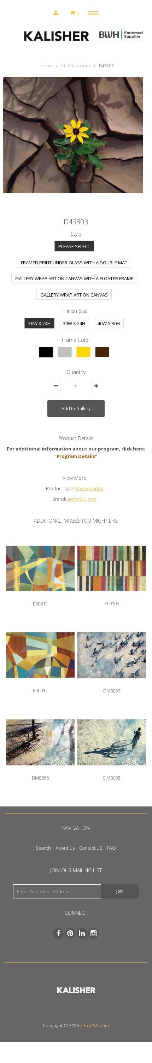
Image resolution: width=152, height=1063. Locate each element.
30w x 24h (74, 323)
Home (47, 65)
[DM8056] (40, 771)
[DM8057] (111, 683)
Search (43, 848)
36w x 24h (39, 323)
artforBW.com (82, 499)
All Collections (75, 65)
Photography (89, 488)
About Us (65, 848)
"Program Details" (75, 456)
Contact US (91, 848)
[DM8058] (111, 771)
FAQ (111, 848)
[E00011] (40, 596)
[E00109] (111, 596)
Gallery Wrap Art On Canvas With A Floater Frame (74, 278)
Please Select (74, 246)
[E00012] (40, 683)
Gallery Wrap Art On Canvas (74, 295)
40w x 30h (109, 323)
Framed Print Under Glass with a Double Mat (74, 262)
